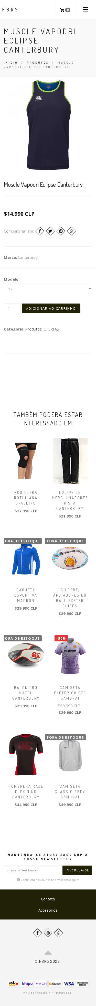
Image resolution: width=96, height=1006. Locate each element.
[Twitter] (50, 231)
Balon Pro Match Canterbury (26, 693)
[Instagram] (48, 933)
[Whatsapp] (58, 933)
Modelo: (11, 279)
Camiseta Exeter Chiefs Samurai (70, 693)
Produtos (38, 62)
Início (11, 62)
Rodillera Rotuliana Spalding (26, 498)
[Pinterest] (61, 231)
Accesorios (48, 910)
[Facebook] (40, 231)
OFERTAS (51, 329)
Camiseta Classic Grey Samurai (70, 791)
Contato (48, 898)
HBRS (10, 9)
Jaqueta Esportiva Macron (25, 595)
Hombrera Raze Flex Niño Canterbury (26, 791)
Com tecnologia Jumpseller (47, 993)
